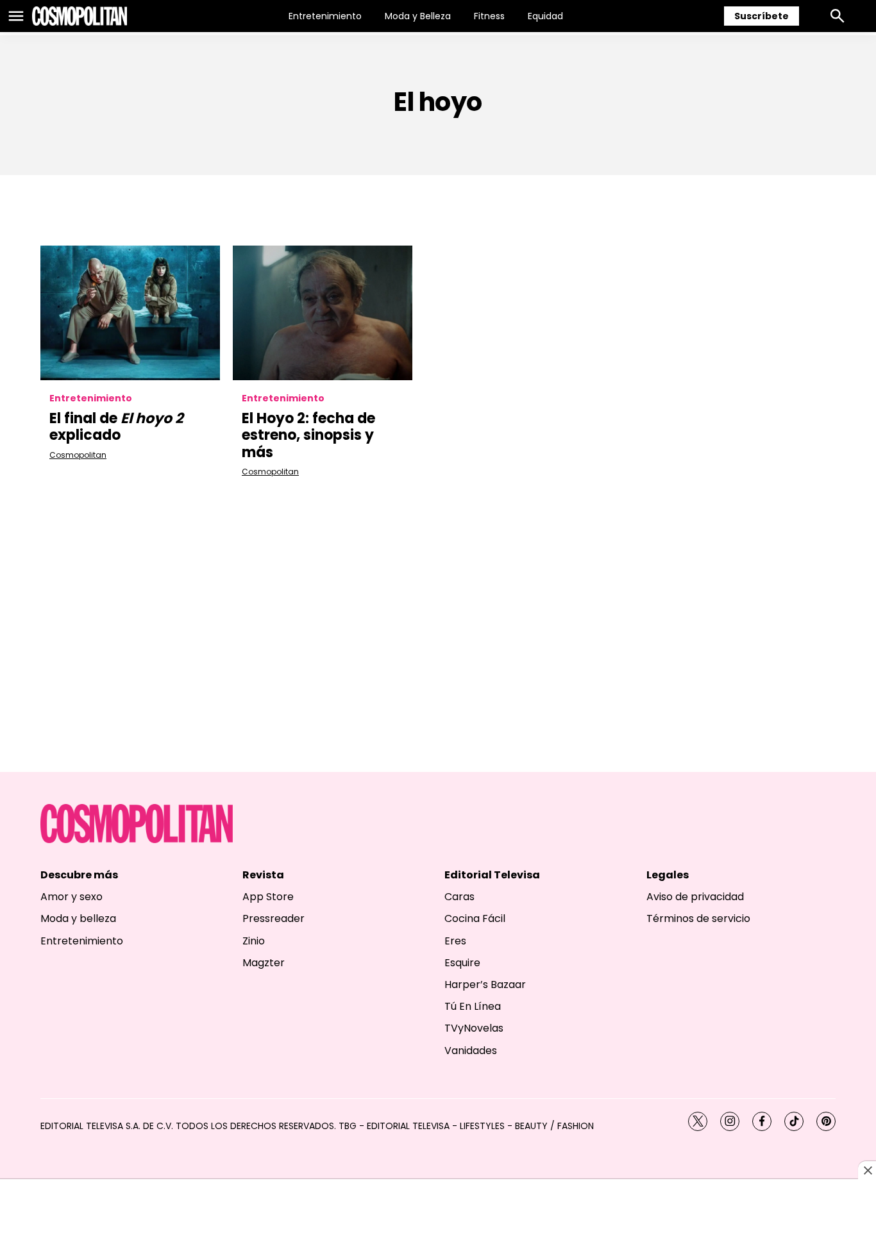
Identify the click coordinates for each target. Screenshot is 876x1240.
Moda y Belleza (418, 16)
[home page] (79, 16)
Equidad (545, 16)
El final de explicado (116, 426)
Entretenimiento (325, 16)
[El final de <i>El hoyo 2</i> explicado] (130, 313)
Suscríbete (761, 16)
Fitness (489, 16)
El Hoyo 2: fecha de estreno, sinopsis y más (308, 435)
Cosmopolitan (77, 454)
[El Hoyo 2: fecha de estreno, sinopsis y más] (322, 313)
